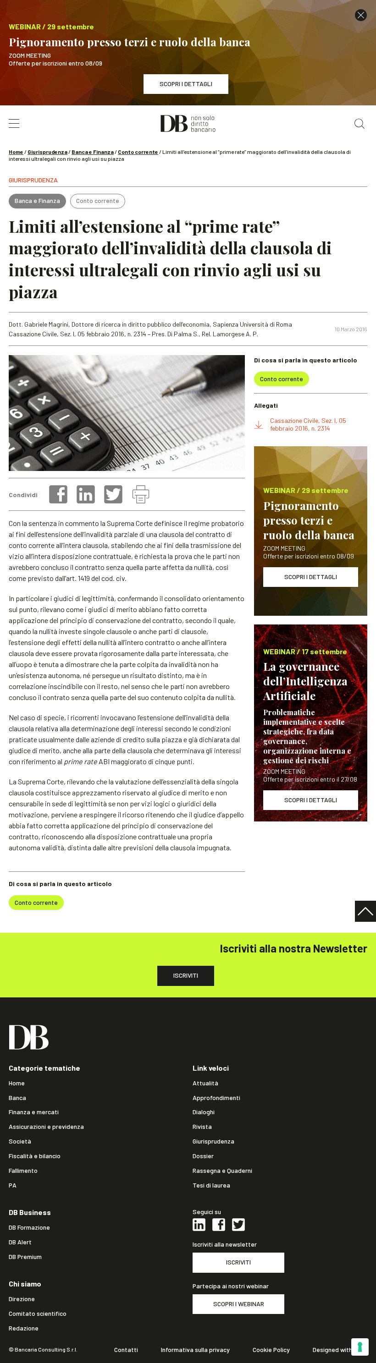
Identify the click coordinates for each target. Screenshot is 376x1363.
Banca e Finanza (93, 151)
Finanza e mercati (34, 1112)
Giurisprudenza (47, 151)
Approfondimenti (216, 1097)
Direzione (22, 1299)
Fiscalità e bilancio (35, 1156)
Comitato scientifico (37, 1313)
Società (20, 1141)
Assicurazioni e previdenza (46, 1126)
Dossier (203, 1156)
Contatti (126, 1349)
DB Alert (20, 1242)
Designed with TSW (340, 1349)
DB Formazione (29, 1227)
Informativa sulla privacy (195, 1349)
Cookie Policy (271, 1349)
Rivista (202, 1126)
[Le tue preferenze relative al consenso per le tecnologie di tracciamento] (360, 1347)
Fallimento (23, 1170)
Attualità (205, 1083)
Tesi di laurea (211, 1185)
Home (16, 151)
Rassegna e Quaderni (222, 1170)
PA (13, 1185)
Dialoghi (204, 1112)
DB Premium (25, 1256)
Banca (17, 1097)
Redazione (24, 1328)
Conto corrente (138, 151)
